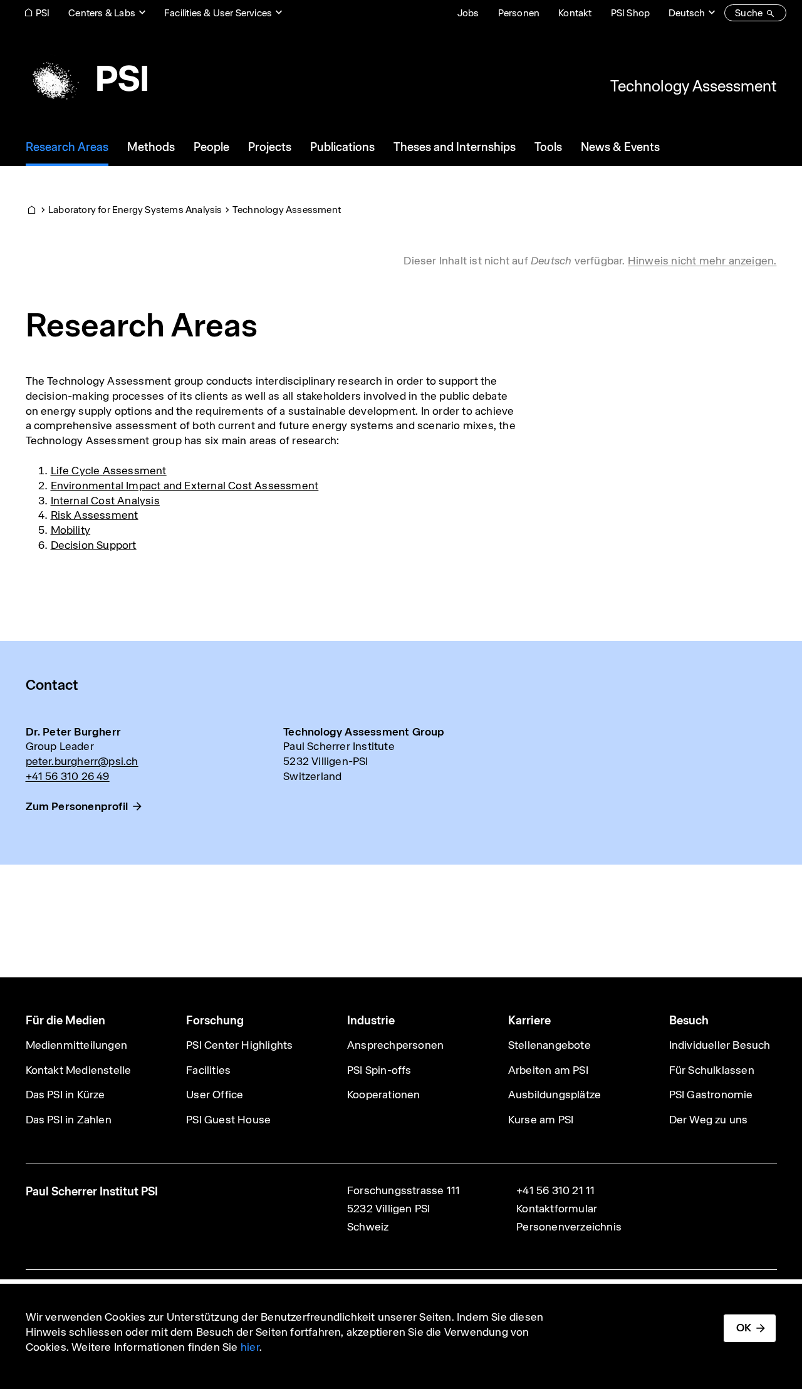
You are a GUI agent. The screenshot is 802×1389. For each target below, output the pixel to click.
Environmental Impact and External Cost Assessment (185, 485)
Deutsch (687, 13)
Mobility (71, 530)
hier (250, 1347)
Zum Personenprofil (77, 806)
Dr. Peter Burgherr (74, 732)
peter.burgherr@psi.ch (82, 761)
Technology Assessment (693, 86)
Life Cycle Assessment (109, 470)
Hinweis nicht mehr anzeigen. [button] (702, 260)
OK (743, 1327)
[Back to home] (86, 78)
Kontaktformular (556, 1208)
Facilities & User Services (218, 13)
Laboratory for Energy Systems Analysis (135, 209)
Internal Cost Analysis (105, 500)
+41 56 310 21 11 (555, 1190)
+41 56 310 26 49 (68, 776)
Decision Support (94, 545)
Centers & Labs (101, 13)
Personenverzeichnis (569, 1226)
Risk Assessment (94, 515)
